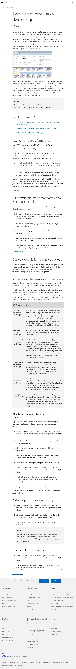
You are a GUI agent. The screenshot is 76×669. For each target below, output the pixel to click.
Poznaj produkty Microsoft (8, 606)
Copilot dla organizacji (7, 597)
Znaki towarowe (46, 662)
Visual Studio (30, 647)
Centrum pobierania (32, 594)
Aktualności (54, 628)
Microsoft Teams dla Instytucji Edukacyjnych (62, 597)
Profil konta (29, 591)
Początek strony (17, 190)
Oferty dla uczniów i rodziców (58, 609)
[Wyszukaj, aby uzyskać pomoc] (7, 2)
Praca (52, 622)
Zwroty (28, 600)
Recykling (29, 606)
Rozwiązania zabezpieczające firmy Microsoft (13, 625)
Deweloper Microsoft (32, 624)
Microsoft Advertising (7, 637)
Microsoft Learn (30, 627)
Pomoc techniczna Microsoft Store (35, 597)
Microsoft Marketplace (32, 638)
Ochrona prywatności (56, 631)
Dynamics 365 (5, 631)
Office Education (55, 603)
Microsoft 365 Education (57, 600)
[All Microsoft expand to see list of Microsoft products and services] (2, 2)
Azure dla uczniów (55, 613)
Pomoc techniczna (8, 7)
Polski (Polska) (8, 653)
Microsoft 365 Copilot (7, 640)
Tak (44, 581)
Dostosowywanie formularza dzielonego (29, 133)
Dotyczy (16, 26)
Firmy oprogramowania (32, 644)
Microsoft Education (56, 591)
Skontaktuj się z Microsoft (8, 662)
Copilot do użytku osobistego (9, 600)
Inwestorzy (54, 634)
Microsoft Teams (6, 644)
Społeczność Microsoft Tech (33, 635)
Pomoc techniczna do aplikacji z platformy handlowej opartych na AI (37, 630)
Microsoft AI (5, 622)
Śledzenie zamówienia (32, 603)
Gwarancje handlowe (32, 609)
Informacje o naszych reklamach (60, 662)
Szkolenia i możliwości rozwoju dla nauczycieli (62, 606)
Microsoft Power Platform (33, 641)
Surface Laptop (6, 594)
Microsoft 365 (5, 603)
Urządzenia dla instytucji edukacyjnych (60, 594)
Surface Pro (5, 591)
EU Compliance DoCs (7, 665)
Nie (56, 581)
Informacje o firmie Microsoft (58, 625)
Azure (3, 628)
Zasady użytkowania (35, 662)
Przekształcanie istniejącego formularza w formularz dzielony (36, 128)
